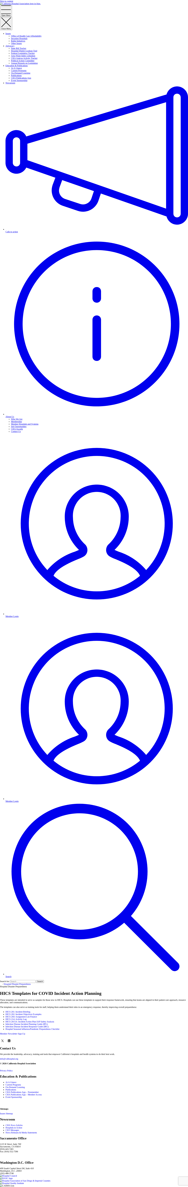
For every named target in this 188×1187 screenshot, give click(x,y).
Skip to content (6, 1)
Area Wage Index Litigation (23, 56)
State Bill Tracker (18, 48)
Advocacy (10, 46)
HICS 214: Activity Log (16, 1019)
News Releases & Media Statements (21, 1132)
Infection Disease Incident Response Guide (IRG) (27, 1026)
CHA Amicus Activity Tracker (24, 58)
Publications (16, 75)
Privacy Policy (6, 1070)
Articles (14, 1125)
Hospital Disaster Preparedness (17, 984)
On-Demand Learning (20, 73)
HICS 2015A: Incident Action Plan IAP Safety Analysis (30, 1021)
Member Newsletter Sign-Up (12, 1034)
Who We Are (16, 419)
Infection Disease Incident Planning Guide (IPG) (27, 1024)
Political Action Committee (22, 61)
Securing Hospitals (19, 38)
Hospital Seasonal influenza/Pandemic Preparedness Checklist (32, 1029)
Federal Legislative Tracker (23, 53)
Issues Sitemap (6, 1113)
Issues (8, 33)
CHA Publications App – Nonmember (22, 1092)
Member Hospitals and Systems (24, 424)
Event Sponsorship (19, 80)
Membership (16, 421)
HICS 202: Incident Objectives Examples (23, 1014)
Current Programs (18, 70)
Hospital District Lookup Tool (24, 51)
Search (40, 981)
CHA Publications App (21, 78)
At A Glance (16, 68)
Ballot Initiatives (18, 41)
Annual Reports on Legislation (24, 63)
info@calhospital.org (9, 1059)
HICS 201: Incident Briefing (18, 1012)
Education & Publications (17, 65)
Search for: (4, 981)
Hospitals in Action (14, 1128)
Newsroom (10, 83)
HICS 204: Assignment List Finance (21, 1017)
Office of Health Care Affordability (26, 36)
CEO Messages (12, 1130)
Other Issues (16, 43)
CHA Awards (17, 429)
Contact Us (16, 431)
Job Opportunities (18, 426)
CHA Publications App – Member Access (24, 1094)
